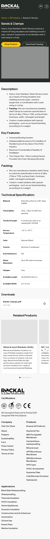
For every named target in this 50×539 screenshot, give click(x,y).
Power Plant (7, 524)
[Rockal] (10, 6)
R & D (3, 442)
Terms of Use (7, 453)
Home (4, 18)
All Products (14, 18)
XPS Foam (31, 464)
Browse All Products (35, 426)
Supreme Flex (32, 431)
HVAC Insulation (9, 501)
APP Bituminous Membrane (33, 453)
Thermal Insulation (10, 498)
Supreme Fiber (33, 472)
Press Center (7, 446)
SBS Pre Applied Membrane (33, 436)
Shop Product (10, 44)
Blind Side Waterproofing (13, 490)
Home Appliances (9, 505)
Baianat (22, 415)
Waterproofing (8, 494)
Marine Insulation (9, 528)
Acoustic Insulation (10, 509)
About (4, 431)
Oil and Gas (6, 520)
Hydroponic (31, 480)
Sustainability (7, 438)
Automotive (7, 517)
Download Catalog (34, 44)
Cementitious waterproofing (33, 443)
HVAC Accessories (35, 468)
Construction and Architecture (16, 513)
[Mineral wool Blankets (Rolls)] (19, 347)
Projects (5, 434)
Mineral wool (32, 448)
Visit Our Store (8, 426)
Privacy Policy (7, 449)
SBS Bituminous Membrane (34, 460)
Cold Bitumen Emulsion (37, 476)
